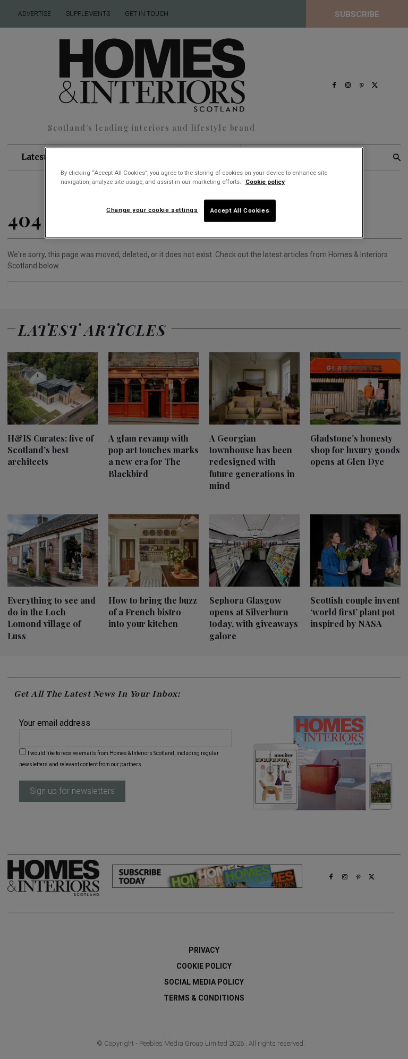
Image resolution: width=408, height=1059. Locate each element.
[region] (204, 193)
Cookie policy (265, 181)
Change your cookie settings (152, 210)
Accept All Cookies (239, 210)
